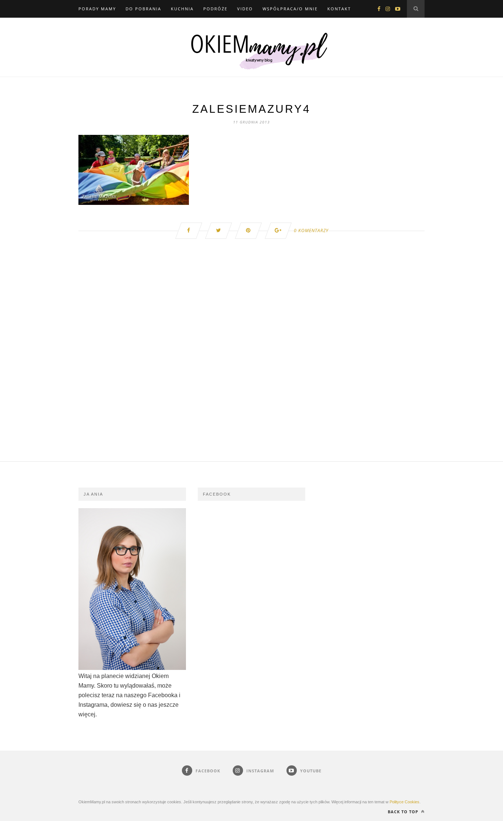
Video (245, 8)
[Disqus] (251, 368)
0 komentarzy (311, 230)
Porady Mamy (97, 8)
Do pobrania (143, 8)
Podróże (215, 8)
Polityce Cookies (404, 802)
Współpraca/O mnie (290, 8)
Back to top (404, 811)
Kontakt (339, 8)
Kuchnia (182, 8)
